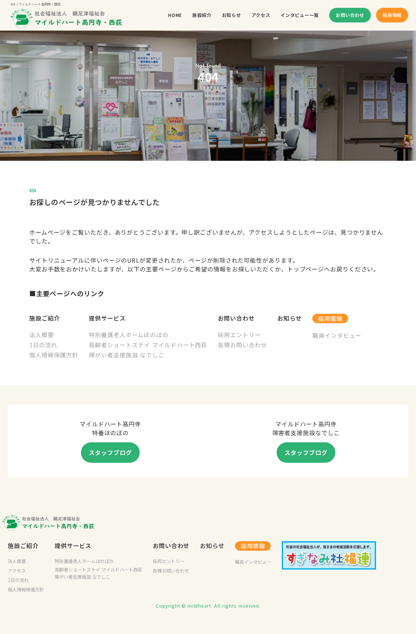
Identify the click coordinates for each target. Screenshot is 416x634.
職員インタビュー (253, 561)
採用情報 (330, 318)
